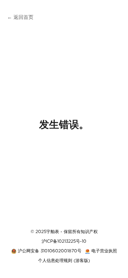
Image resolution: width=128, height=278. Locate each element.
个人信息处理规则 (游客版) (64, 260)
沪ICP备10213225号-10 (64, 241)
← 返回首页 (20, 17)
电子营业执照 (104, 251)
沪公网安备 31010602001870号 (49, 251)
